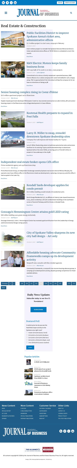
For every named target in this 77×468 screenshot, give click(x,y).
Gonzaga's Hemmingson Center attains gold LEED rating (35, 211)
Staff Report (40, 122)
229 (22, 283)
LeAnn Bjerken (41, 72)
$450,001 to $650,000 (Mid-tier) (38, 337)
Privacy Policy (62, 416)
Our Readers (43, 411)
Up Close (4, 413)
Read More (30, 56)
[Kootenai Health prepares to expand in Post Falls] (13, 119)
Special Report (6, 411)
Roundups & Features (8, 416)
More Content (27, 405)
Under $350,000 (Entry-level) (37, 333)
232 (36, 283)
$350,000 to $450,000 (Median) (38, 335)
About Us (60, 408)
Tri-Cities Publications (64, 418)
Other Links (63, 405)
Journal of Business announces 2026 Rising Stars (42, 385)
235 (50, 283)
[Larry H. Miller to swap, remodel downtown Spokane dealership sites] (13, 139)
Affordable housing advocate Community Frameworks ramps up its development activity (51, 256)
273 (74, 283)
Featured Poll (33, 321)
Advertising (42, 413)
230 (27, 283)
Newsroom (24, 413)
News (3, 408)
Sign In (60, 2)
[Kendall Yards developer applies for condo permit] (13, 191)
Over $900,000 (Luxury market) (38, 342)
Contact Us (61, 411)
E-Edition (23, 408)
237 (60, 283)
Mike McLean (14, 98)
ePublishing (49, 459)
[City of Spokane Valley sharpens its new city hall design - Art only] (13, 239)
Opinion (4, 418)
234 (46, 283)
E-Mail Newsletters (26, 411)
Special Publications (27, 416)
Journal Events (62, 413)
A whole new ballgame (41, 362)
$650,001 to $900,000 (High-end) (39, 340)
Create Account (70, 2)
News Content (8, 405)
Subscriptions (43, 416)
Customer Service (47, 405)
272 (69, 283)
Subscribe (38, 309)
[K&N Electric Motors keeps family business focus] (13, 69)
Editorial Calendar (45, 408)
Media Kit (42, 418)
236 (55, 283)
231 (31, 283)
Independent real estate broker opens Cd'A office (30, 162)
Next (3, 288)
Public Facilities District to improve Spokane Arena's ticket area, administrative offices (48, 36)
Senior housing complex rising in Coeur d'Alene (29, 92)
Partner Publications (27, 418)
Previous (5, 283)
